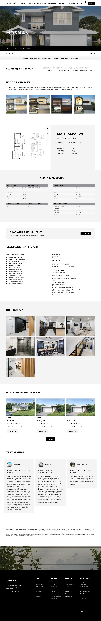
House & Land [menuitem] (54, 601)
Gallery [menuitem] (67, 589)
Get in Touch (74, 58)
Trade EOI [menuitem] (38, 596)
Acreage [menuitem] (52, 591)
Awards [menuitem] (38, 589)
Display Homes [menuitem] (69, 582)
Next (97, 106)
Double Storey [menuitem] (54, 586)
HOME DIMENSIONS (47, 58)
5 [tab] (57, 118)
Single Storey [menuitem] (53, 584)
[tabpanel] (16, 104)
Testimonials (64, 58)
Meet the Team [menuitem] (39, 586)
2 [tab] (47, 118)
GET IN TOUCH (86, 233)
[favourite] (85, 3)
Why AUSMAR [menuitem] (39, 584)
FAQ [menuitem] (81, 596)
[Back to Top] (82, 611)
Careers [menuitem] (38, 593)
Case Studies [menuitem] (68, 596)
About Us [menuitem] (38, 582)
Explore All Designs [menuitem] (55, 582)
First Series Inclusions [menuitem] (85, 591)
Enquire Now (12, 431)
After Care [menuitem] (82, 593)
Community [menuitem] (39, 591)
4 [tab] (53, 118)
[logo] (12, 580)
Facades (25, 58)
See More (50, 439)
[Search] (81, 3)
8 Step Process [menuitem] (84, 586)
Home (7, 48)
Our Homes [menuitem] (53, 578)
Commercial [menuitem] (53, 598)
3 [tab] (50, 118)
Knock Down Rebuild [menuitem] (55, 596)
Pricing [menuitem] (82, 582)
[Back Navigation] (50, 54)
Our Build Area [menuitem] (84, 584)
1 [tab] (44, 118)
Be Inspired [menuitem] (68, 578)
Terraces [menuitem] (52, 589)
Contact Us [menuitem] (83, 598)
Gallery (56, 58)
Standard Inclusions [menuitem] (85, 589)
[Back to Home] (11, 4)
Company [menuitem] (38, 578)
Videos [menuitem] (67, 591)
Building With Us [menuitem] (85, 578)
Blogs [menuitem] (66, 593)
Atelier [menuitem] (67, 586)
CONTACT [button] (91, 3)
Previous (3, 106)
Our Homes (14, 48)
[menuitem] (23, 3)
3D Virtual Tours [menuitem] (69, 584)
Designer (22, 48)
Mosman (28, 48)
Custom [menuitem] (52, 593)
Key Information (35, 58)
